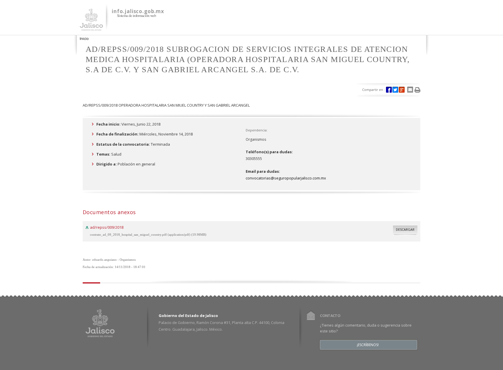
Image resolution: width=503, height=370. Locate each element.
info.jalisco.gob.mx (138, 11)
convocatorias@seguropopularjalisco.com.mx (286, 178)
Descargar (405, 229)
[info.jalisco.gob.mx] (91, 27)
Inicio (84, 38)
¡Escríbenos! (368, 345)
